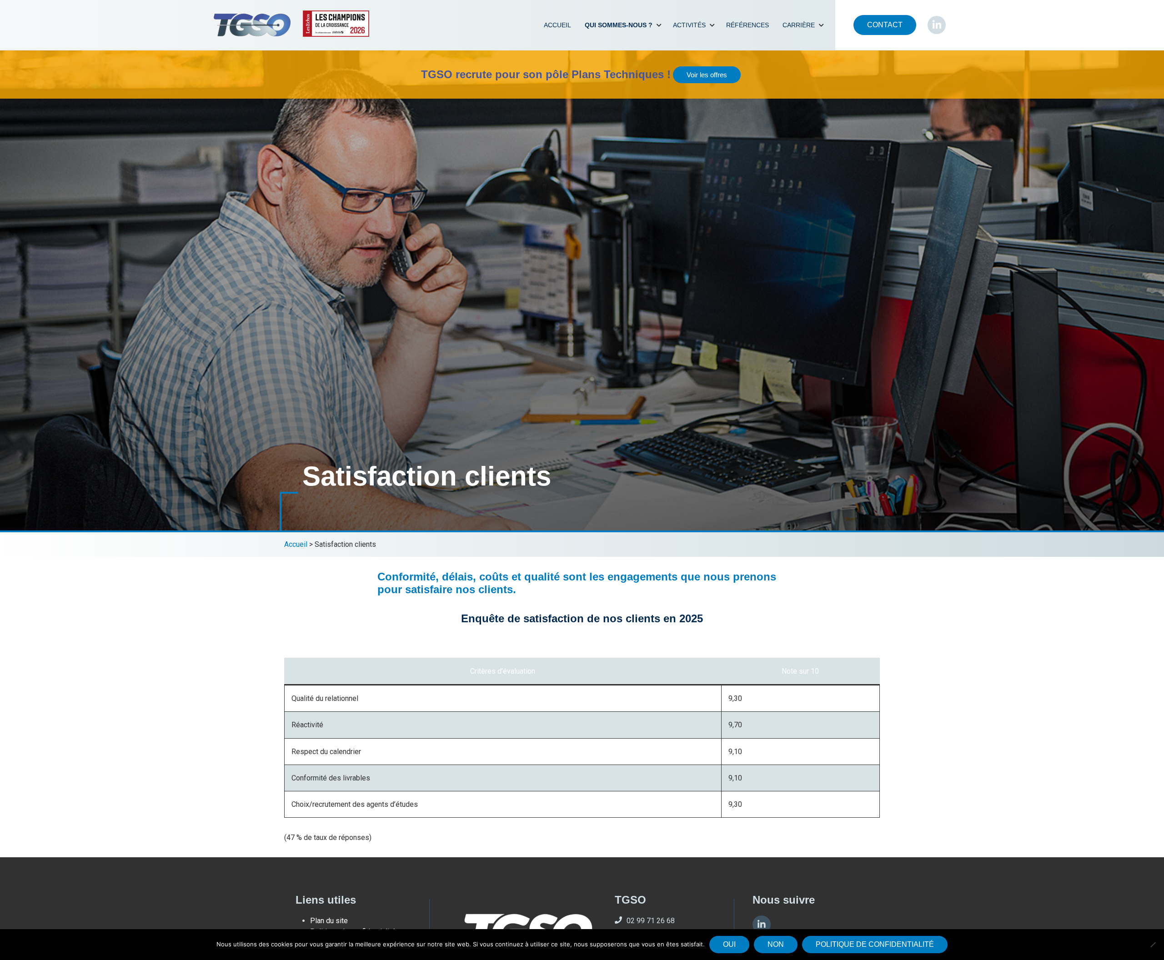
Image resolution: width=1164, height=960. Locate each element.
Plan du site (329, 920)
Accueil (557, 25)
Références (747, 25)
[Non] (1152, 944)
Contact (885, 25)
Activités (689, 25)
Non (776, 944)
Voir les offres (707, 75)
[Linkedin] (762, 924)
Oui (729, 944)
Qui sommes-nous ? (618, 25)
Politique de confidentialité (875, 944)
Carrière (799, 25)
